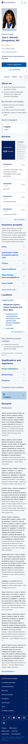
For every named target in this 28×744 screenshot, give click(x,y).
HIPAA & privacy (13, 728)
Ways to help (5, 690)
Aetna (4, 247)
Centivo (5, 263)
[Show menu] (25, 3)
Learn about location (17, 332)
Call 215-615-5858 (15, 69)
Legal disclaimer (5, 733)
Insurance (22, 77)
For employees (5, 698)
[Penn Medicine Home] (11, 3)
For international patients (8, 686)
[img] (14, 45)
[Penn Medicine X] (9, 717)
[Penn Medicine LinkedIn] (4, 723)
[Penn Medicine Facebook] (4, 717)
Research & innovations (7, 694)
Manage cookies (5, 731)
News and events (6, 702)
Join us (3, 706)
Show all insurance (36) (8, 289)
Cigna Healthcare (9, 269)
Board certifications (10, 369)
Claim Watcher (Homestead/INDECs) (10, 276)
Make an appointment (14, 64)
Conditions (7, 395)
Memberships (7, 375)
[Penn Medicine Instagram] (14, 717)
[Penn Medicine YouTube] (19, 717)
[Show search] (21, 3)
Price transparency (16, 733)
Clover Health (7, 283)
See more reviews (19, 219)
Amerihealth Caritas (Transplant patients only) (10, 255)
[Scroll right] (26, 77)
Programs (6, 380)
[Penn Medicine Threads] (24, 717)
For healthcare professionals (8, 682)
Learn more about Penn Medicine (9, 678)
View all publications (8, 671)
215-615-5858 (10, 328)
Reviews (14, 77)
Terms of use (14, 731)
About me (7, 77)
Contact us (4, 728)
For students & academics (8, 710)
